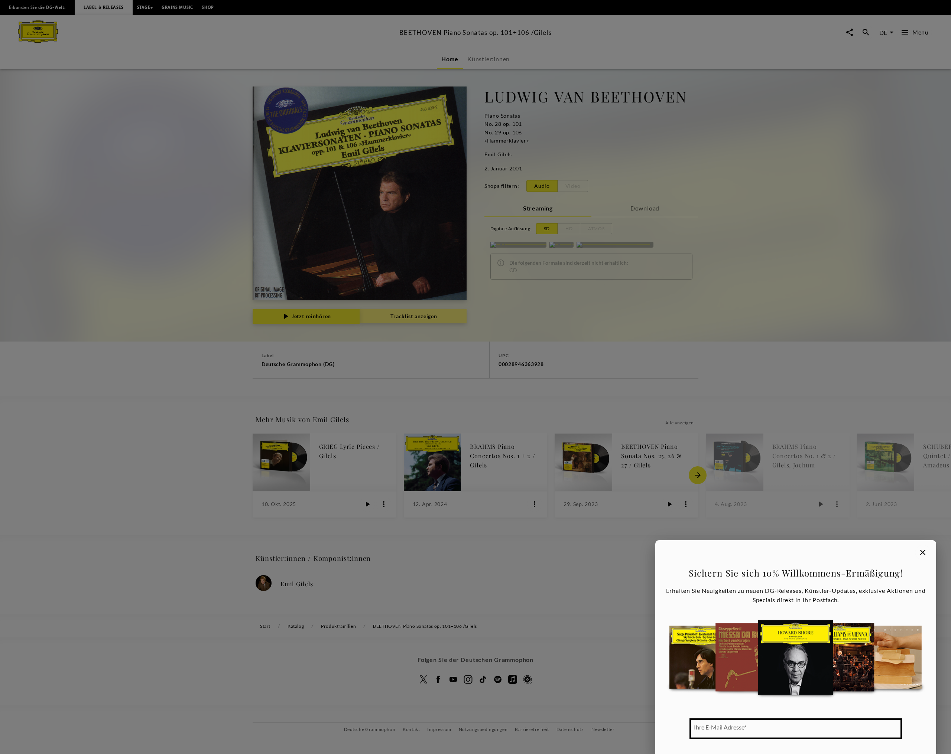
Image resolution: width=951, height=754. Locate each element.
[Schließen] (922, 552)
